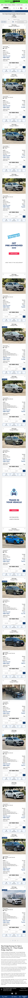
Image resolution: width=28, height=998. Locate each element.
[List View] (16, 22)
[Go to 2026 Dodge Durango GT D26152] (14, 742)
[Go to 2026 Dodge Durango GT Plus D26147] (14, 898)
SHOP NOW (12, 2)
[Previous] (10, 940)
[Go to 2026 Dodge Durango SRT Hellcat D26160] (14, 642)
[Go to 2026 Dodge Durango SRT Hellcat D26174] (14, 440)
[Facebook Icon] (12, 993)
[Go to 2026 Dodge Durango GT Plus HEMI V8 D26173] (14, 540)
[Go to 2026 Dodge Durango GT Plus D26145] (14, 846)
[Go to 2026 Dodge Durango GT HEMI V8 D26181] (14, 286)
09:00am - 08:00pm (11, 4)
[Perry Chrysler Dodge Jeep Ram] (6, 8)
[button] (26, 2)
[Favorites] (16, 8)
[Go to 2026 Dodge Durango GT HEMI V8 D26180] (14, 186)
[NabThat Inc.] (25, 990)
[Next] (17, 940)
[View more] (26, 4)
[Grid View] (13, 22)
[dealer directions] (2, 989)
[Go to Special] (14, 502)
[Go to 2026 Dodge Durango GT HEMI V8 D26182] (14, 136)
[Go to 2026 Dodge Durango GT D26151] (14, 794)
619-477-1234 (19, 4)
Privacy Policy (23, 988)
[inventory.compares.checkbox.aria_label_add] (3, 74)
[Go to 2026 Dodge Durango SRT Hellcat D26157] (14, 692)
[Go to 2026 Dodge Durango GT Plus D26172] (14, 590)
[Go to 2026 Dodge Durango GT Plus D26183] (14, 86)
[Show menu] (26, 8)
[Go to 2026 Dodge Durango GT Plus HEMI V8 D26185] (14, 36)
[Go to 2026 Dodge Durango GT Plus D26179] (14, 336)
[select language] (23, 8)
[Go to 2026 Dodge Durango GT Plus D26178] (14, 388)
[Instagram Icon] (16, 993)
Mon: (6, 4)
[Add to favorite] (24, 74)
